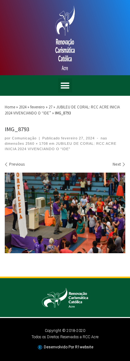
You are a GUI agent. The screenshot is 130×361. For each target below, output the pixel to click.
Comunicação (24, 138)
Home (10, 107)
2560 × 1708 (36, 143)
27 (50, 107)
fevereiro (37, 107)
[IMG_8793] (65, 213)
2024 (23, 107)
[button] (65, 85)
